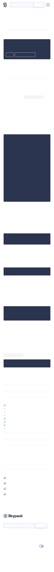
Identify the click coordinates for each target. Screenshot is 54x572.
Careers (7, 542)
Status (30, 533)
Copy (9, 55)
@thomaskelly (14, 494)
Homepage (9, 457)
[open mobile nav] (48, 4)
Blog (30, 537)
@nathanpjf (13, 488)
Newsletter (9, 521)
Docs (6, 533)
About (6, 537)
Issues (6, 461)
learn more (25, 400)
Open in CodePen (25, 55)
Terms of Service (35, 542)
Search (39, 5)
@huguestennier (15, 483)
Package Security (11, 453)
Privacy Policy (10, 546)
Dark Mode (32, 546)
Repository (9, 465)
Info (48, 408)
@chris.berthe (14, 477)
